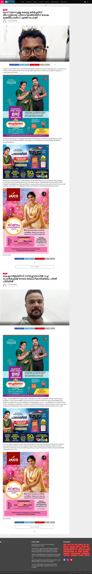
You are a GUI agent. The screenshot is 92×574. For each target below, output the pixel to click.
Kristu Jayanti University (84, 549)
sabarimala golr (73, 548)
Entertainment (55, 1)
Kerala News (67, 553)
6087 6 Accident (85, 546)
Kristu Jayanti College (69, 551)
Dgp (84, 548)
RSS (72, 544)
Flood (88, 548)
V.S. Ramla (81, 555)
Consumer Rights (86, 553)
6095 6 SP (78, 546)
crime (65, 544)
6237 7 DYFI (66, 546)
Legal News (85, 551)
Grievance (75, 572)
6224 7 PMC (72, 546)
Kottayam (28, 1)
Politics (41, 1)
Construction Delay (75, 553)
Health (47, 1)
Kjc (76, 551)
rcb (88, 544)
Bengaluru (87, 555)
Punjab (80, 548)
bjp (84, 544)
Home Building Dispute (69, 549)
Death (69, 544)
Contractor (67, 555)
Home (22, 1)
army (76, 544)
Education (63, 1)
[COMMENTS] (55, 64)
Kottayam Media (13, 20)
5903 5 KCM (66, 548)
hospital (80, 544)
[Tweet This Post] (24, 64)
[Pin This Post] (35, 64)
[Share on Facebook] (14, 64)
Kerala (35, 1)
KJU (76, 549)
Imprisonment (74, 555)
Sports (90, 572)
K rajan (80, 551)
